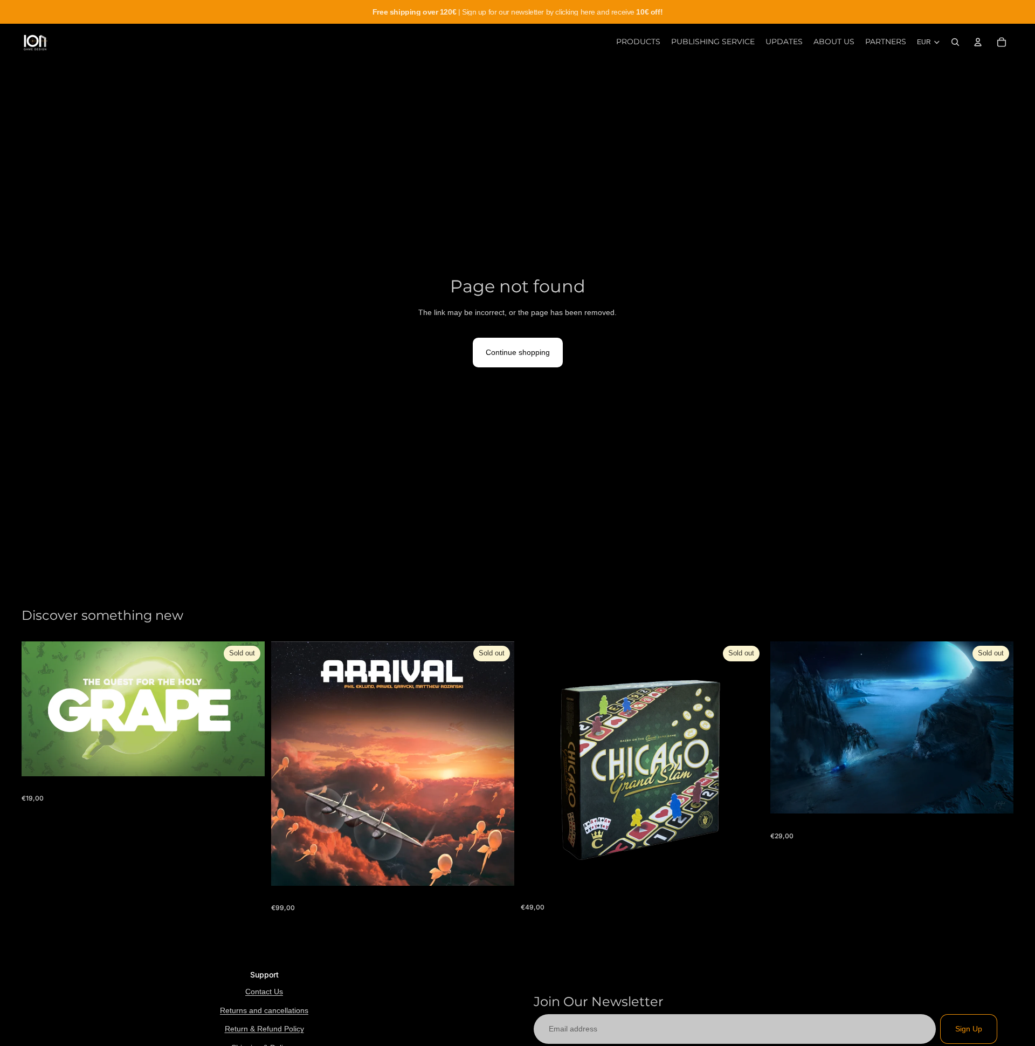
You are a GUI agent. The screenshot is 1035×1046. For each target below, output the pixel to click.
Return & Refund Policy (264, 1028)
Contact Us (264, 991)
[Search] (955, 42)
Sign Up (968, 1028)
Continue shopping (518, 352)
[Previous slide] (537, 763)
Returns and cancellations (264, 1010)
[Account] (978, 42)
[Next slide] (748, 763)
